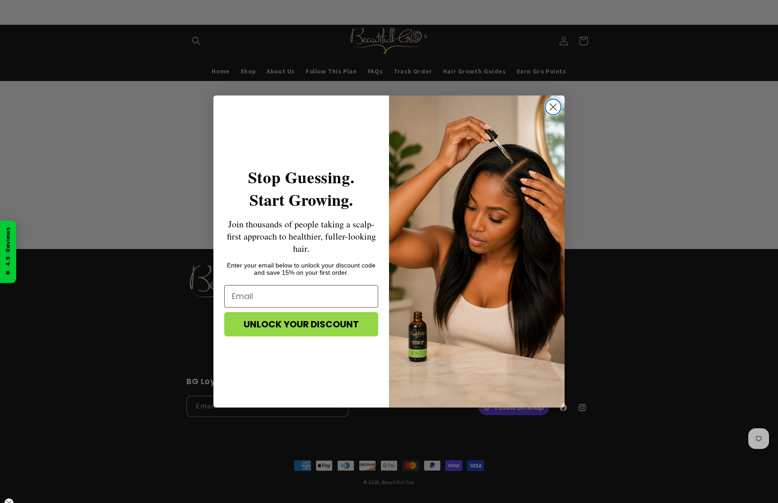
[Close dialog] (553, 107)
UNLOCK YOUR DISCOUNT (301, 324)
